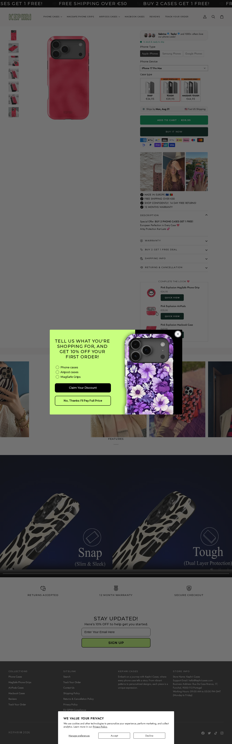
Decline (149, 735)
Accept (114, 735)
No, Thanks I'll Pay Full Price (83, 400)
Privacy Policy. (100, 726)
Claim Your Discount (83, 387)
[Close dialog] (178, 334)
